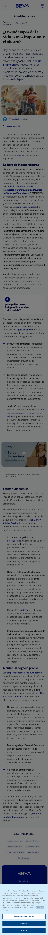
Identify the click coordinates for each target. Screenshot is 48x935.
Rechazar (24, 923)
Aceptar (24, 930)
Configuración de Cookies (24, 916)
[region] (24, 909)
